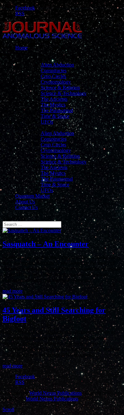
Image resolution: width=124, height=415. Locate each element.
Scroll (8, 409)
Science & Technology (63, 93)
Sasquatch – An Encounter (46, 244)
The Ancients (54, 99)
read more (13, 291)
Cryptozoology (56, 82)
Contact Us (26, 207)
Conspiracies (53, 70)
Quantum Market (32, 196)
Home (21, 47)
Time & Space (55, 116)
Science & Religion (60, 87)
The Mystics (53, 104)
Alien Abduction (57, 64)
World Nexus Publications (55, 393)
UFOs (47, 121)
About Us (25, 201)
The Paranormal (57, 110)
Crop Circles (53, 76)
